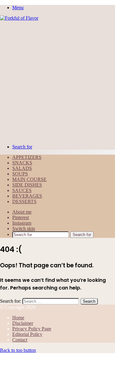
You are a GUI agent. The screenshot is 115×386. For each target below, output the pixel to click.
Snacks (22, 162)
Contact (19, 339)
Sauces (22, 190)
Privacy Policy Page (31, 328)
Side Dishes (27, 184)
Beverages (27, 196)
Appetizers (26, 157)
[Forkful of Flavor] (19, 18)
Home (18, 317)
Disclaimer (22, 323)
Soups (20, 173)
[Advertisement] (57, 81)
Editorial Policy (27, 334)
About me (22, 212)
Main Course (29, 179)
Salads (22, 168)
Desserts (24, 201)
